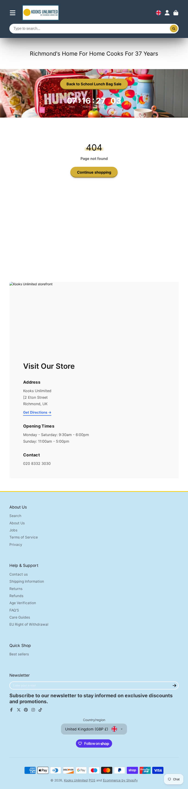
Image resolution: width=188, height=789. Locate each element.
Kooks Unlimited (76, 780)
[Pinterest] (26, 710)
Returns (15, 589)
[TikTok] (40, 710)
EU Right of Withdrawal (28, 624)
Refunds (16, 596)
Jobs (13, 530)
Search (15, 516)
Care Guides (19, 617)
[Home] (40, 13)
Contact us (18, 574)
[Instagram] (33, 710)
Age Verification (22, 603)
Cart (176, 13)
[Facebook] (11, 710)
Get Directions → (37, 412)
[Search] (174, 28)
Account (167, 13)
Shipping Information (26, 581)
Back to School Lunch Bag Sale (94, 84)
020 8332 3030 (37, 463)
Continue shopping (94, 172)
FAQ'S (14, 610)
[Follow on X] (19, 710)
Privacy (15, 544)
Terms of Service (23, 537)
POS (92, 780)
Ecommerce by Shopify (120, 780)
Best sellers (19, 654)
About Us (17, 523)
